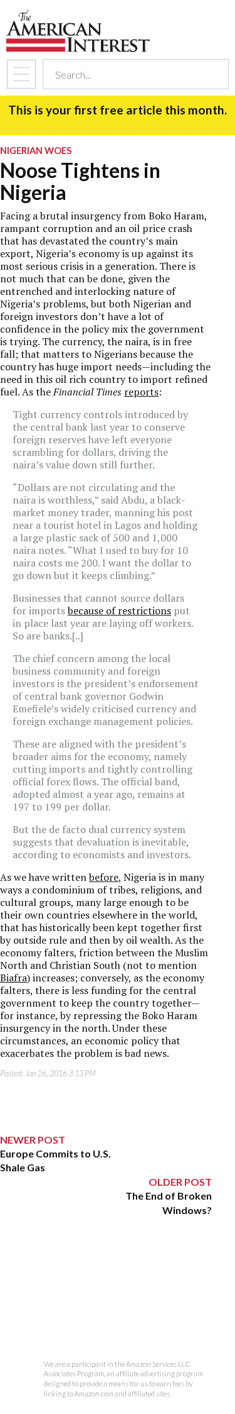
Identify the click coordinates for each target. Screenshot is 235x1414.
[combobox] (124, 74)
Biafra (13, 978)
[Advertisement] (106, 1295)
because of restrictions (119, 610)
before (103, 877)
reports (141, 392)
